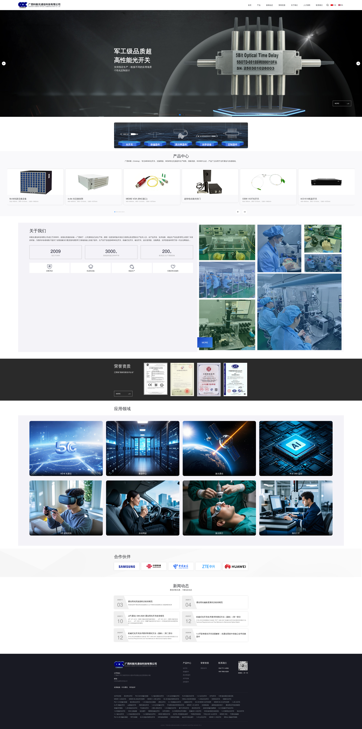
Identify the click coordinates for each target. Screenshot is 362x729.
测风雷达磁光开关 (154, 711)
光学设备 (186, 678)
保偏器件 (186, 671)
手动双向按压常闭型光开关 (175, 705)
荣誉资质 (282, 5)
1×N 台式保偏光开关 (173, 696)
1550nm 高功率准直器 (189, 699)
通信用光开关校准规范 (233, 705)
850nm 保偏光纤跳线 (230, 717)
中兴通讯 (125, 687)
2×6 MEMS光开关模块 (179, 711)
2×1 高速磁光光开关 (174, 702)
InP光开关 (213, 696)
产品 (258, 5)
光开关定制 (117, 696)
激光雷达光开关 (135, 702)
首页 (249, 5)
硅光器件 (142, 711)
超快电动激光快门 (217, 705)
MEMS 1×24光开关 (120, 699)
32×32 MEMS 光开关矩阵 (203, 702)
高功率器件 (186, 675)
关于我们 (294, 5)
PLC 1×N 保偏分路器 (120, 702)
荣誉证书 (204, 668)
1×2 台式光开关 (202, 696)
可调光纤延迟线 (196, 714)
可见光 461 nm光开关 (210, 714)
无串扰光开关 (216, 699)
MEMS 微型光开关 (164, 714)
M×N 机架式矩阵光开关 (147, 717)
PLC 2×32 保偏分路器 (121, 717)
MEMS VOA (223, 714)
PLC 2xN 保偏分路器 (141, 696)
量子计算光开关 (184, 708)
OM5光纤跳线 (175, 717)
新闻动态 (269, 5)
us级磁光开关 (132, 705)
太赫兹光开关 (188, 702)
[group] (35, 187)
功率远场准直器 (163, 717)
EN (342, 5)
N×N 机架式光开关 (188, 696)
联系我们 (319, 5)
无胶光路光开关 (144, 705)
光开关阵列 (165, 711)
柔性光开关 (162, 702)
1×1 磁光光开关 (119, 714)
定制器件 (186, 682)
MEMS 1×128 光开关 (154, 699)
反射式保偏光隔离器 (209, 708)
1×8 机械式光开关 (119, 711)
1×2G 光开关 (236, 702)
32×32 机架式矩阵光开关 (171, 699)
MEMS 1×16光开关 (215, 717)
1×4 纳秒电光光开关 (228, 711)
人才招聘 (306, 5)
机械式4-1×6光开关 (195, 711)
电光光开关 (240, 711)
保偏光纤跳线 (118, 708)
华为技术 (132, 687)
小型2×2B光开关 (156, 708)
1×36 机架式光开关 (131, 708)
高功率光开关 (128, 696)
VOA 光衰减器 (132, 711)
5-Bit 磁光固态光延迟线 (226, 696)
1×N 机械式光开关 (170, 708)
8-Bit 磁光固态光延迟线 (211, 711)
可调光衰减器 (234, 714)
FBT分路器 (133, 717)
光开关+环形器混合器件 (180, 714)
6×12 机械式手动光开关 (226, 708)
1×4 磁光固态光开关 (157, 696)
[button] (4, 63)
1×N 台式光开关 (201, 717)
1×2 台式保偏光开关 (158, 705)
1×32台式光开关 (204, 699)
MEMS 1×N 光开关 (193, 705)
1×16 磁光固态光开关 (133, 714)
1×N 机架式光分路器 (149, 702)
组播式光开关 (227, 699)
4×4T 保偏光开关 (119, 705)
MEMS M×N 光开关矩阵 (221, 702)
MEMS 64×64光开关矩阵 (137, 699)
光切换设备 (205, 705)
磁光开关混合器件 (187, 717)
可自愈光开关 (144, 708)
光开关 (185, 668)
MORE (337, 103)
